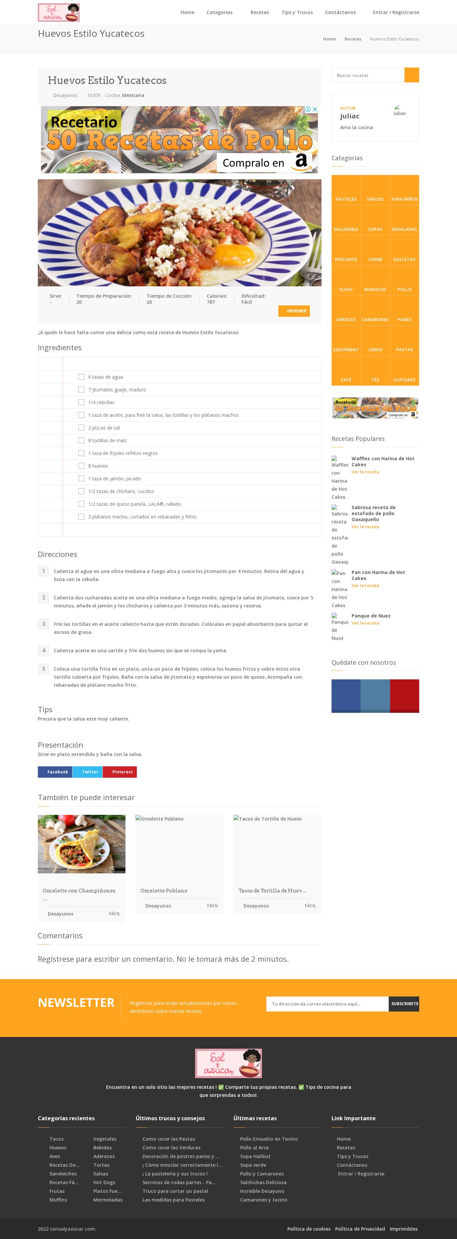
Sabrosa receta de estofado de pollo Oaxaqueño (374, 513)
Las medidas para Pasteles (174, 1200)
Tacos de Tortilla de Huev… (273, 891)
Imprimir (296, 311)
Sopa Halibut (255, 1156)
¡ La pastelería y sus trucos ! (175, 1174)
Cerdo (375, 350)
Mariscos (375, 289)
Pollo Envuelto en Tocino (269, 1139)
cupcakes (404, 380)
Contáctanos (340, 12)
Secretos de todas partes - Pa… (179, 1182)
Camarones (375, 319)
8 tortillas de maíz (107, 441)
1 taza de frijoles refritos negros (123, 453)
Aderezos (103, 1156)
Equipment (346, 350)
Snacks (375, 199)
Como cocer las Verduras (171, 1148)
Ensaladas (404, 229)
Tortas (100, 1165)
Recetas (260, 12)
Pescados (346, 259)
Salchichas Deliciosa (263, 1182)
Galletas (404, 259)
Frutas (56, 1191)
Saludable (346, 229)
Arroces (346, 319)
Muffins (57, 1200)
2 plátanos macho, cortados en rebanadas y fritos (142, 517)
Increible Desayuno (262, 1191)
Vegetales (104, 1139)
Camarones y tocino (263, 1200)
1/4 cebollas (101, 402)
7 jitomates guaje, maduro (117, 390)
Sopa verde (253, 1165)
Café (346, 380)
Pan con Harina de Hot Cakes (378, 575)
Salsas (100, 1174)
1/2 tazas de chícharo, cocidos (121, 491)
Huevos (57, 1148)
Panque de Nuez (371, 615)
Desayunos (64, 95)
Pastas (404, 350)
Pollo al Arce (254, 1148)
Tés (375, 380)
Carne (375, 259)
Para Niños (404, 199)
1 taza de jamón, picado (114, 479)
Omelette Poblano (164, 891)
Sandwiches (62, 1174)
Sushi (346, 289)
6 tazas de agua (105, 377)
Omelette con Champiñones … (79, 895)
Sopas (375, 229)
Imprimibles (404, 1229)
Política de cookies (309, 1229)
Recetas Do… (64, 1165)
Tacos (56, 1139)
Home (187, 12)
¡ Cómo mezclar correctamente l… (182, 1165)
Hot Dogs (103, 1182)
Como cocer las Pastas (169, 1139)
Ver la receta (365, 472)
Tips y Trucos (297, 12)
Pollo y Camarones (262, 1174)
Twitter (90, 772)
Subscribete (405, 1004)
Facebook (58, 772)
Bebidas (102, 1148)
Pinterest (122, 772)
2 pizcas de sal (104, 428)
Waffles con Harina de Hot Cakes (383, 461)
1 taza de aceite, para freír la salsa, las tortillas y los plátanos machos (163, 415)
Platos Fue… (106, 1191)
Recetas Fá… (63, 1182)
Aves (54, 1156)
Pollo (404, 289)
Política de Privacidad (360, 1229)
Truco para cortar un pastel (175, 1191)
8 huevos (98, 466)
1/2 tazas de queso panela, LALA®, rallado (134, 504)
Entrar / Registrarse (395, 12)
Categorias (220, 12)
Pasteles (346, 199)
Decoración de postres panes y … (181, 1156)
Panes (404, 319)
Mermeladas (107, 1200)
